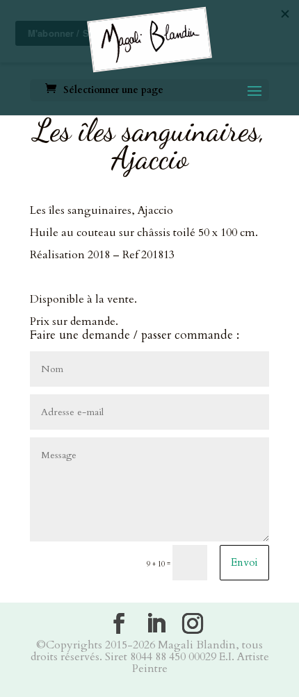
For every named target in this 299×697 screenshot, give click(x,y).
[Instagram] (192, 623)
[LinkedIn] (155, 623)
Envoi (244, 562)
